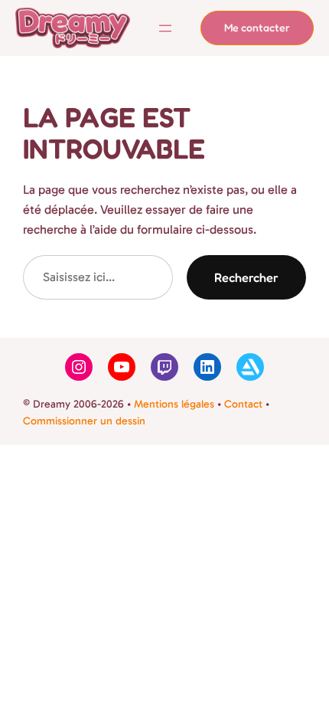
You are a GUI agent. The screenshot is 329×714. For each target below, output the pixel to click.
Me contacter (257, 27)
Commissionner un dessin (84, 420)
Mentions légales (174, 404)
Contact (243, 404)
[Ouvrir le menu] (165, 28)
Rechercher (246, 277)
